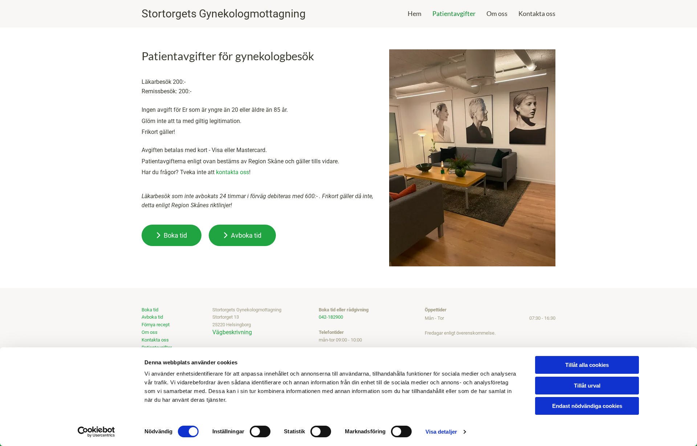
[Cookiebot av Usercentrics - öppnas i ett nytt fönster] (96, 431)
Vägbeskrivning (232, 332)
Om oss (497, 13)
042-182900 (331, 317)
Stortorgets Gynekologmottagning (224, 13)
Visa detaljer (441, 432)
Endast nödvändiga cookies (587, 406)
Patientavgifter (454, 13)
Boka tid (150, 309)
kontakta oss (232, 172)
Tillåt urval (587, 385)
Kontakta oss (536, 13)
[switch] (260, 431)
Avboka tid (152, 317)
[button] (171, 235)
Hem (414, 13)
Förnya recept (156, 324)
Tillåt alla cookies (587, 365)
